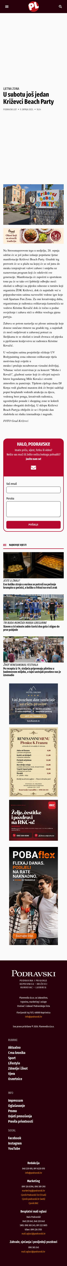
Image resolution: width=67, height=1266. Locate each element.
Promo (12, 1111)
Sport (12, 1058)
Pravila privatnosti (20, 1121)
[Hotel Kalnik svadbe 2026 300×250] (33, 723)
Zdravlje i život (18, 1068)
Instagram (15, 1143)
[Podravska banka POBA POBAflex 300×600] (33, 944)
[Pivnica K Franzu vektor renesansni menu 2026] (33, 796)
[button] (6, 6)
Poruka (10, 498)
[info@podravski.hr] (33, 467)
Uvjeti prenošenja (20, 1116)
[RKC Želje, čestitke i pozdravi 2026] (33, 840)
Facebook (14, 1138)
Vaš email (11, 484)
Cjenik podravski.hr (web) (33, 1198)
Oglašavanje (16, 1105)
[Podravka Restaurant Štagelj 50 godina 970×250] (33, 243)
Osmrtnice (15, 1079)
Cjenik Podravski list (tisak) (33, 1194)
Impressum (15, 1100)
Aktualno (14, 1047)
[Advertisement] (33, 50)
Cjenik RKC (33, 1203)
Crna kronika (16, 1053)
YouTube (14, 1148)
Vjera (11, 1073)
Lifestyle (14, 1063)
